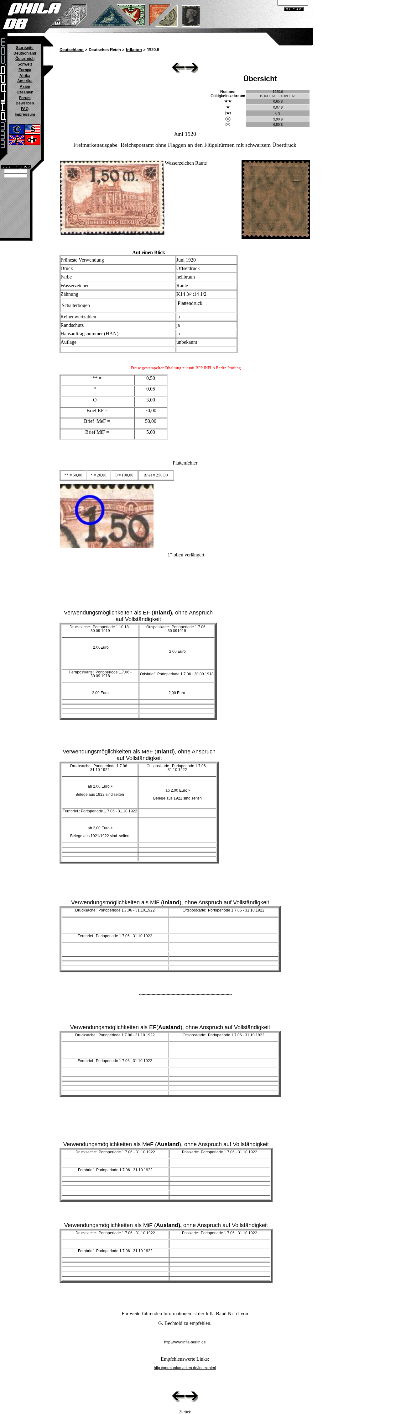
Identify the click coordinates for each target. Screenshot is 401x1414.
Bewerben (25, 103)
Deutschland (24, 53)
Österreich (24, 59)
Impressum (25, 114)
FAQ (25, 109)
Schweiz (25, 64)
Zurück (185, 1412)
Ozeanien (25, 92)
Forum (25, 98)
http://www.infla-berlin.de (185, 1342)
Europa (24, 70)
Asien (25, 86)
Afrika (24, 75)
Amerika (25, 81)
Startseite (25, 48)
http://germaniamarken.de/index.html (185, 1368)
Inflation (134, 50)
